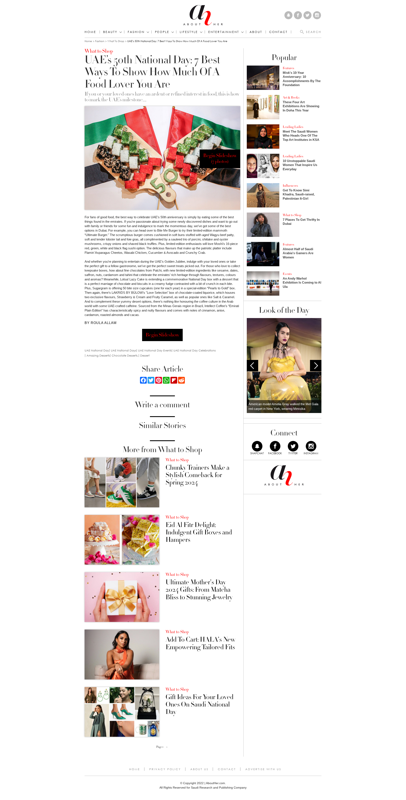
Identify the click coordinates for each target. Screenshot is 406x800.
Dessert (145, 355)
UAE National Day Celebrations (194, 350)
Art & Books (291, 97)
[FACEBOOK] (275, 446)
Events (287, 274)
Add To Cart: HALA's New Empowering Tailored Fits (200, 643)
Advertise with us (263, 769)
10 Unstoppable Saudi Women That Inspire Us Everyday (300, 165)
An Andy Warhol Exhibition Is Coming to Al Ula (302, 282)
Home (90, 31)
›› (166, 747)
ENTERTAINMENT (223, 31)
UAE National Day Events (154, 350)
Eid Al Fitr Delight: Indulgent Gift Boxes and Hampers (199, 532)
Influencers (290, 186)
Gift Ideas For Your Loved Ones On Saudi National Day (199, 704)
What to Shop (115, 41)
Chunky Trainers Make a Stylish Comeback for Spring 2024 (197, 475)
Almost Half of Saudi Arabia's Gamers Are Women (298, 253)
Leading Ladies (293, 127)
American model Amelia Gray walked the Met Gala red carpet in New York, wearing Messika (283, 406)
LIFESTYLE (189, 31)
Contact (227, 769)
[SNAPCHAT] (257, 446)
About (256, 31)
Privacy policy (165, 769)
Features (288, 68)
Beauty (110, 31)
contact (278, 31)
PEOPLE (162, 31)
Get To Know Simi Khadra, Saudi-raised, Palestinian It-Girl (299, 194)
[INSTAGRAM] (311, 446)
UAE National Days (123, 350)
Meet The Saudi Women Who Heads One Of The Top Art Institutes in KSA (301, 135)
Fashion (136, 31)
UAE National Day (97, 350)
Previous (252, 365)
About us (199, 769)
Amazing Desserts (98, 355)
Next (315, 365)
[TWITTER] (293, 446)
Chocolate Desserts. (125, 355)
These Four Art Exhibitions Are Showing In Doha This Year (301, 106)
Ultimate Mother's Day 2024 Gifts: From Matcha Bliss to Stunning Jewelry (199, 590)
